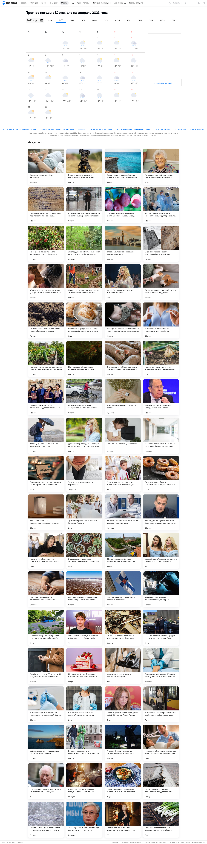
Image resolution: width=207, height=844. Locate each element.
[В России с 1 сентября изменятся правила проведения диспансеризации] (123, 512)
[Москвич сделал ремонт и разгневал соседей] (123, 666)
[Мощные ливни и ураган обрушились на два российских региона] (84, 397)
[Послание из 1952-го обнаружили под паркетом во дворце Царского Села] (46, 205)
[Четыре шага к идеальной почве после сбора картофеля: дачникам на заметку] (46, 320)
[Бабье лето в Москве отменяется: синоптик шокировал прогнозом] (84, 205)
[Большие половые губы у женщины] (46, 167)
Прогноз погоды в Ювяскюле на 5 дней (57, 129)
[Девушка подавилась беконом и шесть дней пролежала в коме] (161, 436)
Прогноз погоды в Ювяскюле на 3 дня (19, 129)
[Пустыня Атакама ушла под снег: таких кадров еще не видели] (84, 589)
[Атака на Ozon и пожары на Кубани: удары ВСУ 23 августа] (123, 743)
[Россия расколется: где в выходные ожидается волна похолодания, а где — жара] (84, 167)
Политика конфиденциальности (132, 842)
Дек (174, 20)
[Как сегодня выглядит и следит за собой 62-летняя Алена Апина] (123, 704)
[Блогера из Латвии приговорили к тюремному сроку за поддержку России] (123, 320)
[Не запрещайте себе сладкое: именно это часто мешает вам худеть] (84, 666)
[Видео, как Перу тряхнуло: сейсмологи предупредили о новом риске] (161, 781)
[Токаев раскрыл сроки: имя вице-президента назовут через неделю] (84, 820)
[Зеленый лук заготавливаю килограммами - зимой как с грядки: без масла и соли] (161, 820)
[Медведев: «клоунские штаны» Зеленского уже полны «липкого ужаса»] (161, 512)
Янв (50, 20)
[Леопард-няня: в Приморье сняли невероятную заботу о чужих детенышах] (84, 244)
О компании (11, 842)
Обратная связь (173, 842)
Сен (140, 20)
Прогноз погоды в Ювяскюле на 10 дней (134, 129)
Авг (128, 20)
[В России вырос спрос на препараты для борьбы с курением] (161, 320)
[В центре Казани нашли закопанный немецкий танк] (161, 244)
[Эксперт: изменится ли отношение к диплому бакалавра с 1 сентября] (46, 397)
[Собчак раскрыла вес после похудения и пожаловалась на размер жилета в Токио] (123, 820)
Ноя (162, 20)
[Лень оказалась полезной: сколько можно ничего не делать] (161, 282)
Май (94, 20)
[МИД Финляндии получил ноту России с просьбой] (123, 589)
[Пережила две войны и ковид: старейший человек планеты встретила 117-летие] (161, 167)
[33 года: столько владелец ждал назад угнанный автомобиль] (161, 628)
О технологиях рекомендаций (156, 842)
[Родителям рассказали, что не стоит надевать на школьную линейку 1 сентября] (123, 474)
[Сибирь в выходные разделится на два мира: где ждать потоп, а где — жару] (46, 820)
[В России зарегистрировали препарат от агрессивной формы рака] (46, 704)
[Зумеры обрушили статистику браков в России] (84, 512)
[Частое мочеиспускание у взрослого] (84, 474)
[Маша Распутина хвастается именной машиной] (123, 282)
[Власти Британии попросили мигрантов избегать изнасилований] (123, 244)
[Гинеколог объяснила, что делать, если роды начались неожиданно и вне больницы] (161, 743)
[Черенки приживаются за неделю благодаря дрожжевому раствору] (46, 359)
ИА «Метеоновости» (198, 842)
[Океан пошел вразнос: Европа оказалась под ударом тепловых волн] (123, 167)
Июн (106, 20)
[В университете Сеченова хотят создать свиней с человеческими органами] (123, 359)
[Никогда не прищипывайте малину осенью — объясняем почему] (46, 244)
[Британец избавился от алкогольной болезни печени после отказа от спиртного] (46, 589)
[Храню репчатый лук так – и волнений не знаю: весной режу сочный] (161, 359)
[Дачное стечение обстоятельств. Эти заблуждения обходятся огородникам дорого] (84, 282)
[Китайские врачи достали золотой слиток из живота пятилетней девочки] (84, 704)
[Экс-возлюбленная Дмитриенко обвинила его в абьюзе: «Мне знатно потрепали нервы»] (84, 628)
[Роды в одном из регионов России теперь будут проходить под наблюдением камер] (161, 205)
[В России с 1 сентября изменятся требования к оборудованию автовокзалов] (161, 704)
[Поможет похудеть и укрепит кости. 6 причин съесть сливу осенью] (123, 205)
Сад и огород (180, 129)
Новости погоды (163, 129)
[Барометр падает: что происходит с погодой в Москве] (84, 743)
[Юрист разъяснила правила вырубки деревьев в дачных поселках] (84, 781)
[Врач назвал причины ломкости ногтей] (123, 397)
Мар (72, 20)
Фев (61, 20)
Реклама (20, 842)
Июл (117, 20)
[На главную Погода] (11, 3)
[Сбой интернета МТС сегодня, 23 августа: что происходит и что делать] (46, 666)
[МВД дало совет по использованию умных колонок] (46, 512)
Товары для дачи (197, 129)
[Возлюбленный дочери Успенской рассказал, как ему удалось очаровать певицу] (161, 551)
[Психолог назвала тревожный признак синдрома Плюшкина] (123, 628)
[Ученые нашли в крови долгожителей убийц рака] (161, 589)
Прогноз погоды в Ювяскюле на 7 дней (95, 129)
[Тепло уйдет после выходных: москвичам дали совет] (46, 436)
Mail (3, 842)
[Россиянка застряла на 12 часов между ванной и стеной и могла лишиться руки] (161, 666)
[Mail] (3, 3)
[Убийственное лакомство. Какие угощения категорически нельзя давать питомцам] (46, 282)
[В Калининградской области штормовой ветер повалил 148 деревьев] (123, 551)
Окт (151, 20)
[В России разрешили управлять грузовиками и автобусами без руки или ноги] (46, 628)
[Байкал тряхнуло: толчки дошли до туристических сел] (46, 743)
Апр (83, 20)
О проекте (115, 842)
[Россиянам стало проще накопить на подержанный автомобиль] (46, 474)
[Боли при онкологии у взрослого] (123, 436)
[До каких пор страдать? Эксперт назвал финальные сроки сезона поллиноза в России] (84, 436)
